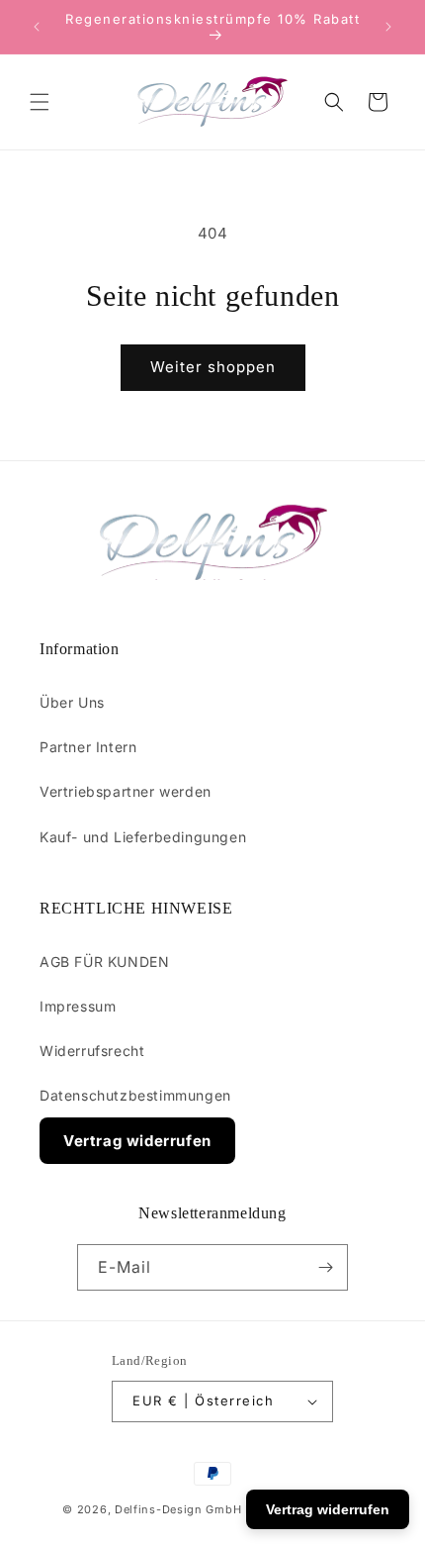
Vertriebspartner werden (126, 791)
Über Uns (72, 702)
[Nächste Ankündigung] (388, 26)
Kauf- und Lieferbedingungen (143, 836)
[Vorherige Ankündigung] (36, 26)
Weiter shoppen (213, 366)
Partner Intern (88, 746)
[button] (39, 102)
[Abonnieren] (325, 1267)
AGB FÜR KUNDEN (104, 961)
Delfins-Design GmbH (178, 1509)
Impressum (78, 1006)
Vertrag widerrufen (137, 1140)
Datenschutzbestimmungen (135, 1095)
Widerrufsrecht (92, 1050)
